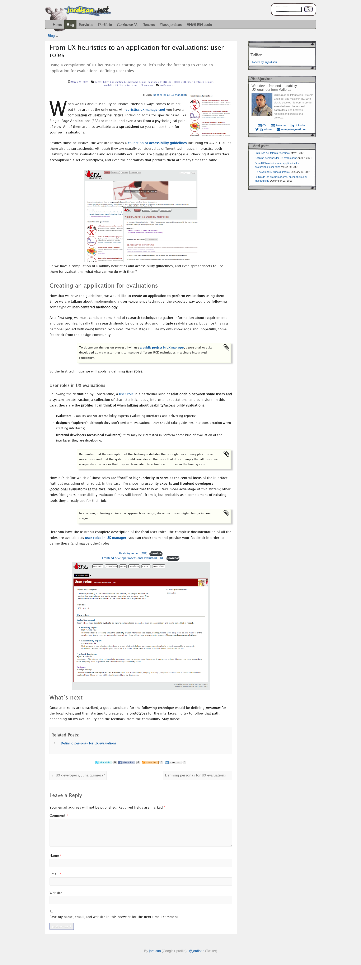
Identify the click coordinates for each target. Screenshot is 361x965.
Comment (59, 815)
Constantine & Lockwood (124, 82)
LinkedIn (299, 125)
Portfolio (105, 24)
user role (126, 394)
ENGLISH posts (199, 24)
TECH (177, 82)
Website (56, 893)
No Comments (167, 85)
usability (109, 85)
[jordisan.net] (79, 19)
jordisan (155, 951)
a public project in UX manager (162, 347)
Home (57, 24)
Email (55, 874)
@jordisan (265, 129)
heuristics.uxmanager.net (144, 109)
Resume (149, 24)
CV (264, 125)
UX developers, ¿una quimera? (78, 775)
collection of (157, 143)
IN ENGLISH (166, 82)
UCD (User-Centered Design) (197, 82)
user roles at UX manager (169, 95)
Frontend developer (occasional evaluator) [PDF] (133, 558)
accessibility (102, 82)
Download (156, 553)
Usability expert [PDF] (133, 553)
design (142, 82)
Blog (70, 24)
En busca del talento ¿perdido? (272, 153)
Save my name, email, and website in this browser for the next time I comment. (114, 917)
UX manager (146, 85)
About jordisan (171, 24)
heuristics (153, 82)
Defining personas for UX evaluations (88, 743)
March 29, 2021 (80, 82)
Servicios (86, 24)
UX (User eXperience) (127, 85)
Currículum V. (127, 24)
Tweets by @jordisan (264, 62)
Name (56, 855)
